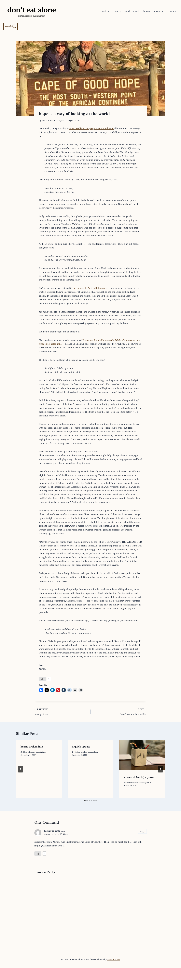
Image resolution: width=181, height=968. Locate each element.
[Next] (160, 769)
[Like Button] (42, 679)
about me (159, 11)
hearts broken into (32, 746)
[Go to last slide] (20, 769)
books (146, 11)
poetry (117, 11)
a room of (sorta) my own (139, 777)
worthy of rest (41, 712)
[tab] (85, 800)
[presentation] (142, 755)
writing (106, 11)
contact (172, 11)
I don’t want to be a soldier (133, 712)
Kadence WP (113, 959)
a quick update (81, 746)
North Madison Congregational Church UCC (91, 128)
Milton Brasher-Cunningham (53, 120)
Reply (142, 831)
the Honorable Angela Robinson (89, 288)
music (136, 11)
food (127, 11)
